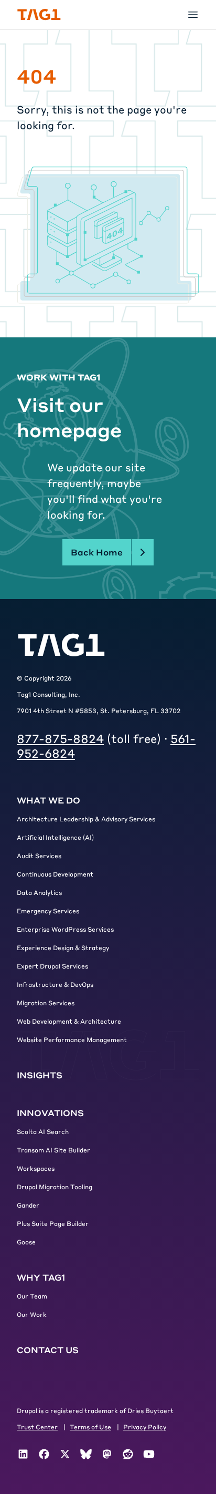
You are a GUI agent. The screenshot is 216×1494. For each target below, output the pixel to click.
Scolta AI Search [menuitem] (43, 1131)
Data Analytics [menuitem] (39, 892)
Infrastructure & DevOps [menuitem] (55, 984)
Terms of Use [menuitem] (90, 1427)
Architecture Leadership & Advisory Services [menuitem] (86, 819)
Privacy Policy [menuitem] (144, 1427)
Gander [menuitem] (28, 1205)
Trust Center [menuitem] (37, 1427)
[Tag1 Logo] (61, 645)
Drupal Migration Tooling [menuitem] (54, 1186)
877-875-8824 (60, 738)
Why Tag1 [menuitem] (41, 1277)
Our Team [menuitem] (32, 1296)
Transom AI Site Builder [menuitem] (53, 1150)
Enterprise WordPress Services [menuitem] (65, 929)
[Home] (39, 14)
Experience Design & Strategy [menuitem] (63, 947)
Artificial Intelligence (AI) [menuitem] (55, 837)
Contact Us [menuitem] (48, 1349)
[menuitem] (23, 1454)
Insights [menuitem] (39, 1074)
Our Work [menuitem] (32, 1314)
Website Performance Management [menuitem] (72, 1039)
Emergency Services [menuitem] (48, 910)
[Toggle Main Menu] (193, 14)
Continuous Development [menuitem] (55, 874)
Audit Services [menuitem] (39, 855)
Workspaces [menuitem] (36, 1168)
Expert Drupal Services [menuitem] (52, 966)
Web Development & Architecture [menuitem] (69, 1021)
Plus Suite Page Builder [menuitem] (53, 1223)
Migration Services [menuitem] (45, 1002)
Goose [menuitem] (26, 1242)
